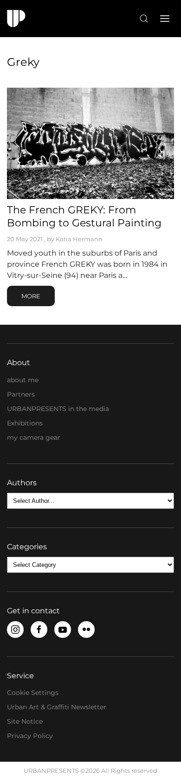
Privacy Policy (30, 736)
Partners (21, 394)
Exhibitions (25, 423)
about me (23, 380)
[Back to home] (16, 18)
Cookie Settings (32, 692)
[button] (144, 18)
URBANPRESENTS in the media (58, 409)
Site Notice (25, 721)
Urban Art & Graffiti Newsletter (56, 707)
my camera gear (33, 437)
